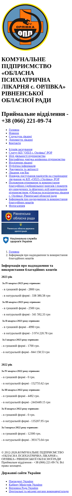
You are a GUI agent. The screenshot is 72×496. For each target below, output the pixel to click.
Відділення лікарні (20, 162)
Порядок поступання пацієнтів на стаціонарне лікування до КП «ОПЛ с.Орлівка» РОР (38, 177)
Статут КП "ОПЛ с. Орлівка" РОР (30, 152)
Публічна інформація (22, 165)
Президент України (21, 481)
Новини (14, 133)
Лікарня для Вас (19, 172)
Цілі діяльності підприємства (27, 156)
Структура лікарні (20, 136)
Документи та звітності (23, 169)
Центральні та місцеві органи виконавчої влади (39, 491)
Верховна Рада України (23, 488)
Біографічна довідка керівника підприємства (37, 159)
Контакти (15, 143)
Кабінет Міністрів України (25, 484)
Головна (14, 129)
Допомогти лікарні (21, 139)
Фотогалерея (17, 205)
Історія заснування (20, 149)
